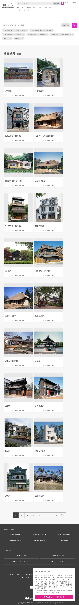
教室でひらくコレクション (46, 7)
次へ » (63, 515)
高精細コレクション (32, 7)
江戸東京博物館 (15, 534)
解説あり (18, 38)
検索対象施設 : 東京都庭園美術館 (61, 34)
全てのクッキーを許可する (54, 597)
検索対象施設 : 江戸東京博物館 (13, 34)
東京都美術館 (64, 540)
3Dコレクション (21, 7)
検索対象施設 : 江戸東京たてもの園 (14, 30)
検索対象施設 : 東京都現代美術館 (41, 30)
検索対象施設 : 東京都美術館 (36, 34)
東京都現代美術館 (15, 540)
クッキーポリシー (24, 577)
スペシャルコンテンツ (23, 10)
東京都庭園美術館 (39, 540)
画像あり (6, 38)
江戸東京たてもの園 (39, 534)
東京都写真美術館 (64, 534)
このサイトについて (15, 575)
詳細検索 (56, 3)
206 (56, 515)
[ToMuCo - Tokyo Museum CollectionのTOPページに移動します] (8, 6)
